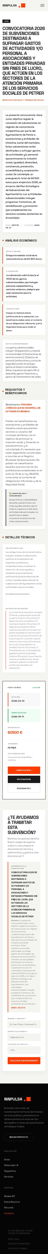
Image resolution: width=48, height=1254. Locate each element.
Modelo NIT (9, 1196)
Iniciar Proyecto (18, 1137)
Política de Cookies (17, 1248)
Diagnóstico (10, 1171)
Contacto (9, 1213)
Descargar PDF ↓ (24, 788)
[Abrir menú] (42, 5)
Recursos (8, 1207)
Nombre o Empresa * (17, 1019)
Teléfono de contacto (18, 1044)
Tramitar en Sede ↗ (24, 770)
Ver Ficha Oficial (24, 779)
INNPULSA (9, 5)
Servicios (8, 1176)
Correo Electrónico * (18, 1031)
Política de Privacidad (19, 1244)
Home (7, 1159)
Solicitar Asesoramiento (24, 1061)
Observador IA (11, 1165)
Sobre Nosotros (12, 1201)
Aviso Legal (13, 1239)
